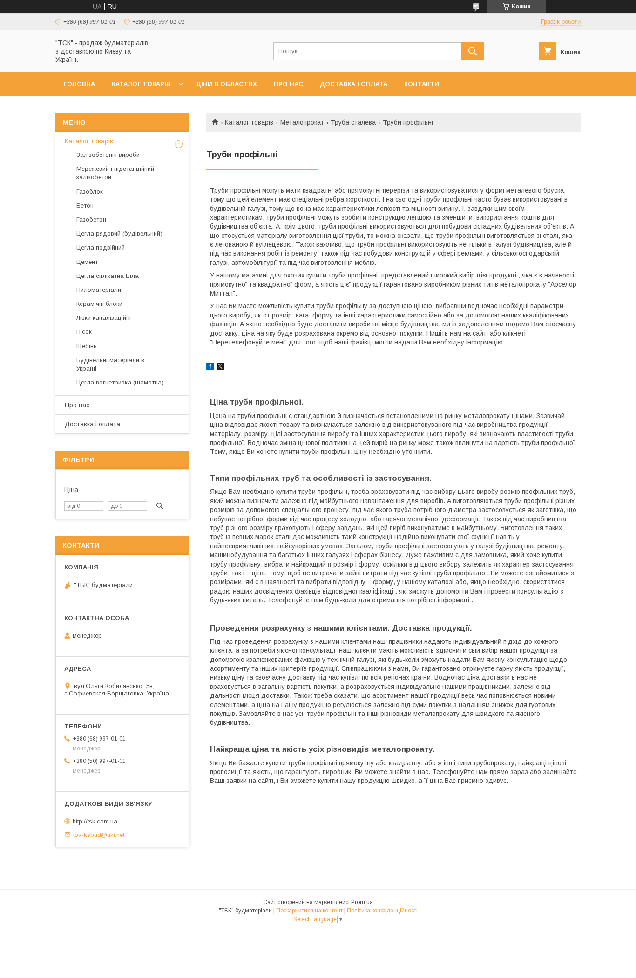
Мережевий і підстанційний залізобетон (115, 173)
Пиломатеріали (98, 289)
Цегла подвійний (100, 247)
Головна (79, 84)
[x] (220, 367)
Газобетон (91, 219)
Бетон (85, 205)
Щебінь (86, 346)
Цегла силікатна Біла (107, 275)
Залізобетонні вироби (108, 154)
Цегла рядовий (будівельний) (119, 233)
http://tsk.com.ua (95, 821)
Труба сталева (353, 122)
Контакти (421, 84)
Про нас (288, 84)
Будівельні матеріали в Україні (110, 364)
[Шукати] (472, 51)
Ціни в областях (226, 84)
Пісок (84, 331)
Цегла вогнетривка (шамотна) (120, 382)
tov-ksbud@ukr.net (98, 834)
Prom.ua (362, 902)
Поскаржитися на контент (309, 910)
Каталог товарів (141, 84)
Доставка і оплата (353, 84)
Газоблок (89, 191)
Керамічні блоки (99, 303)
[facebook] (210, 367)
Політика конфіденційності (382, 910)
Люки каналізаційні (103, 317)
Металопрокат (302, 122)
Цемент (87, 261)
